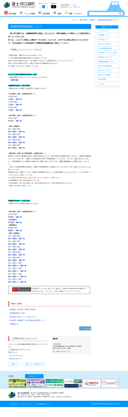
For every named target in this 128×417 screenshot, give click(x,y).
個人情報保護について (43, 404)
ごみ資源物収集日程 (105, 48)
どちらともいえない (16, 355)
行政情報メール (103, 35)
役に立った (13, 352)
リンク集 (101, 83)
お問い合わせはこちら (62, 351)
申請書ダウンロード (105, 57)
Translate (76, 7)
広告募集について (34, 376)
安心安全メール (103, 39)
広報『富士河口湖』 (105, 44)
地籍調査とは (14, 324)
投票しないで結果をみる (33, 364)
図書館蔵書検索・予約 (105, 61)
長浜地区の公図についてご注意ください (23, 317)
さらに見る (84, 328)
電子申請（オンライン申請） (108, 53)
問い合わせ (14, 404)
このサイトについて (27, 404)
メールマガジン (103, 30)
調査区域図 (14, 80)
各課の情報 (102, 79)
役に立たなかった (16, 358)
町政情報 (46, 14)
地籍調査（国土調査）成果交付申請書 (22, 309)
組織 (59, 14)
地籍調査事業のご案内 (17, 313)
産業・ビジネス (75, 14)
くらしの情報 (29, 14)
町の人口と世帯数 (104, 75)
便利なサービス (107, 27)
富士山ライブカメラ (105, 70)
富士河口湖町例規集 (105, 66)
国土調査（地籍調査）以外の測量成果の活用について (28, 320)
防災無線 (12, 14)
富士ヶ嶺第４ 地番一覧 (16, 148)
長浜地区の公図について (22, 185)
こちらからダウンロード (26, 50)
